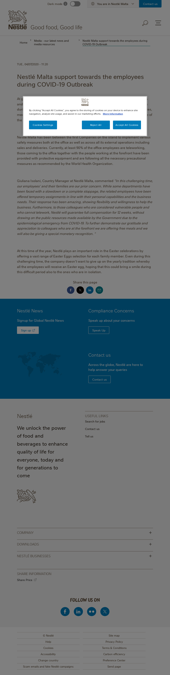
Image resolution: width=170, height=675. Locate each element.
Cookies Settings (43, 124)
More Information (113, 113)
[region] (85, 116)
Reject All (96, 124)
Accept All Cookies (126, 124)
